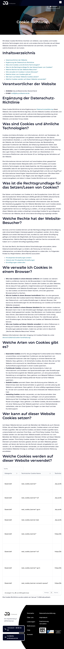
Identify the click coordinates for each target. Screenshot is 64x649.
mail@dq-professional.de (20, 93)
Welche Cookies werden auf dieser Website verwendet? (26, 79)
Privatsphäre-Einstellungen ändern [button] (19, 258)
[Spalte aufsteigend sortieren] (16, 473)
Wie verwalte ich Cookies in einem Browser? (22, 72)
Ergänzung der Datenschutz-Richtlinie (20, 62)
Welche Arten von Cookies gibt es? (18, 74)
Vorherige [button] (46, 592)
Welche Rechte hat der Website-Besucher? (21, 69)
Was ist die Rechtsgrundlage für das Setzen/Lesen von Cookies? (29, 67)
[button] (44, 622)
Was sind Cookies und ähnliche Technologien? (23, 65)
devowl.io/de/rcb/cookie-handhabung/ (16, 337)
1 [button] (51, 592)
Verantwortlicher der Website (16, 60)
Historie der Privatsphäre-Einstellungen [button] (20, 260)
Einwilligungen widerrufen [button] (15, 262)
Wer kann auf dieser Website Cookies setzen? (22, 77)
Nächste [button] (56, 592)
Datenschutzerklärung (45, 109)
